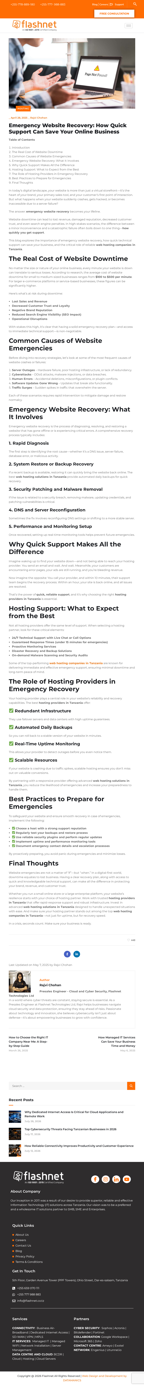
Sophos (107, 1328)
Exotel (119, 1345)
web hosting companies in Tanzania (76, 663)
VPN (30, 1337)
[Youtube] (127, 1179)
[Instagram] (106, 1179)
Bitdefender (82, 1332)
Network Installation (35, 1345)
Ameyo (107, 1345)
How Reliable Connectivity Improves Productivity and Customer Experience (79, 1146)
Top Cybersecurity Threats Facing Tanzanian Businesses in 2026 (70, 1129)
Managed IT (40, 1341)
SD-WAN (18, 1337)
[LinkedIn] (76, 954)
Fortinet (98, 1332)
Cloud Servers (46, 1358)
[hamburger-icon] (129, 25)
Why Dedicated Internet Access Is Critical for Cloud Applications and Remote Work (74, 1114)
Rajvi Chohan (38, 117)
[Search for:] (72, 1086)
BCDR (58, 1354)
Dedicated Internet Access (49, 1332)
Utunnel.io (114, 1350)
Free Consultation (114, 13)
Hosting (23, 108)
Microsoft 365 (83, 1341)
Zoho (98, 1341)
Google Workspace (114, 1337)
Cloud (16, 1358)
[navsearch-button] (135, 4)
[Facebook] (67, 954)
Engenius (97, 1350)
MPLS (39, 1337)
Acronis (119, 1328)
